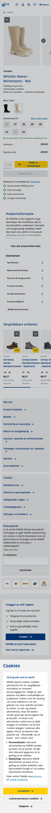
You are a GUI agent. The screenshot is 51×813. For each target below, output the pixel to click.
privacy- (38, 776)
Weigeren (24, 806)
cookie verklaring (18, 779)
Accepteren (24, 791)
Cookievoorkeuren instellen (24, 798)
